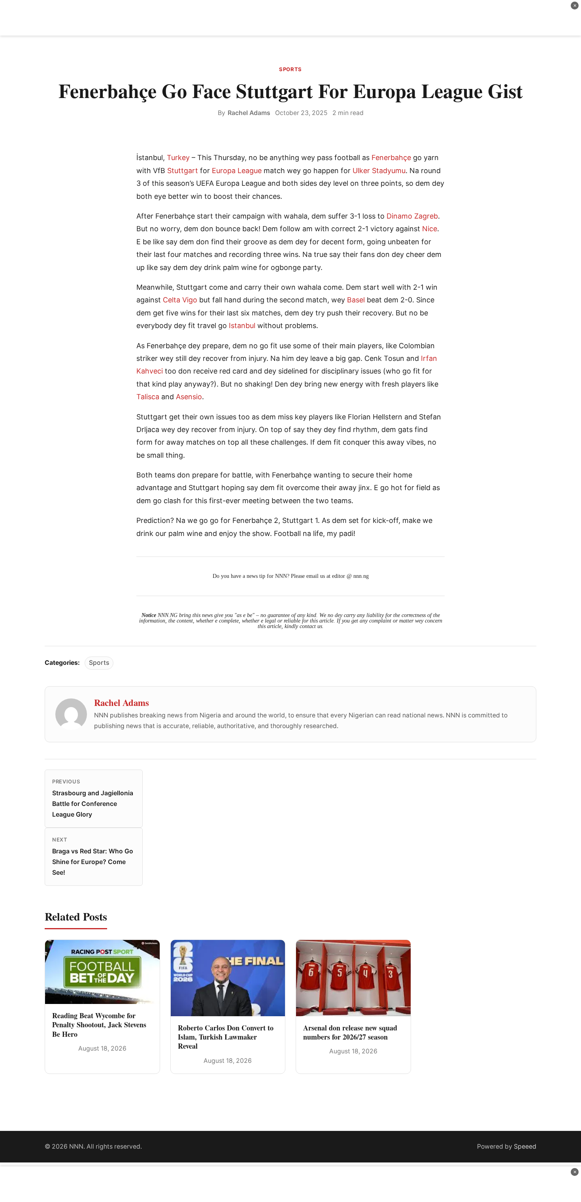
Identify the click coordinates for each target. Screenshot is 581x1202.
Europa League (237, 170)
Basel (356, 300)
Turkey (178, 157)
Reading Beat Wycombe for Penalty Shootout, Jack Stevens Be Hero (99, 1024)
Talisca (147, 396)
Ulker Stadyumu (379, 170)
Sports (290, 69)
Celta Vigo (180, 300)
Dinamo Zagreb (412, 216)
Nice (429, 229)
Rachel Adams (249, 113)
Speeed (525, 1146)
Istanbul (242, 325)
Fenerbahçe (391, 157)
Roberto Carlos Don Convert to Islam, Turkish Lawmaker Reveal (226, 1037)
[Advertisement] (290, 18)
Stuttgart (182, 170)
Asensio (189, 396)
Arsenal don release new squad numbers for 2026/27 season (350, 1032)
